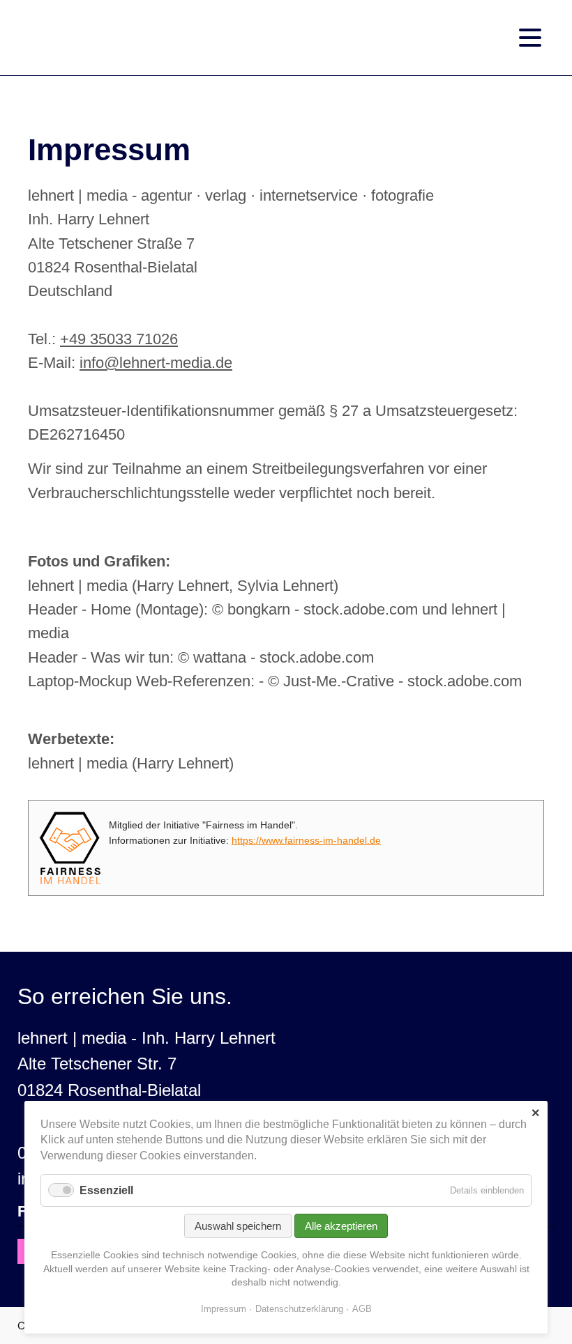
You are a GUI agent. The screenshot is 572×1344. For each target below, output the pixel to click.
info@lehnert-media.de (156, 362)
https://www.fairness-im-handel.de (306, 840)
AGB (362, 1309)
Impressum (223, 1309)
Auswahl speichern (238, 1226)
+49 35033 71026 (119, 339)
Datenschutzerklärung (299, 1309)
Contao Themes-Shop (104, 38)
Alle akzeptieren (341, 1226)
